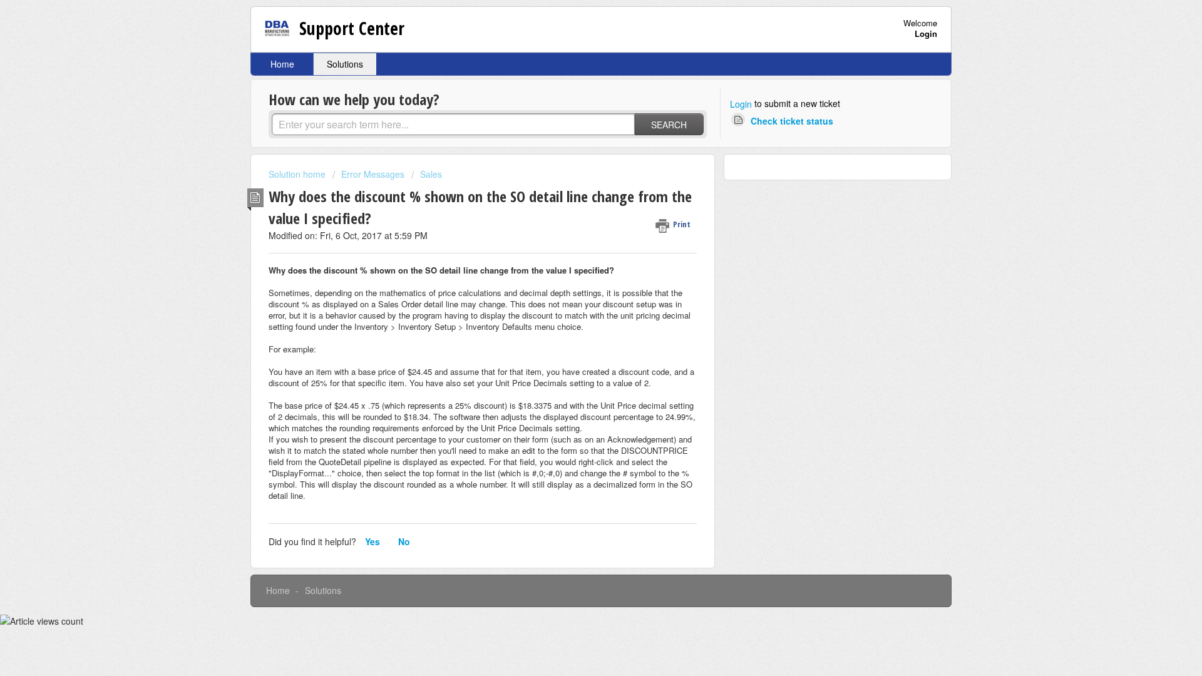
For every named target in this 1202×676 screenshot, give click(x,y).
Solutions (345, 64)
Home (282, 64)
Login (741, 104)
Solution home (298, 174)
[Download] (578, 173)
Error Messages (372, 174)
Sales (431, 174)
